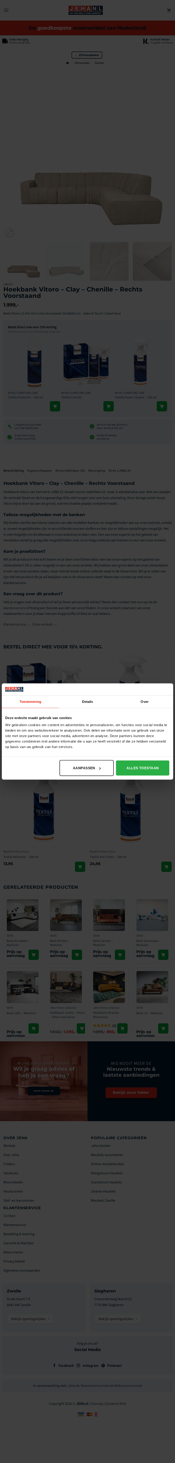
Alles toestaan (142, 768)
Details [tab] (87, 701)
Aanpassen (84, 768)
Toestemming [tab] (30, 701)
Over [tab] (144, 701)
